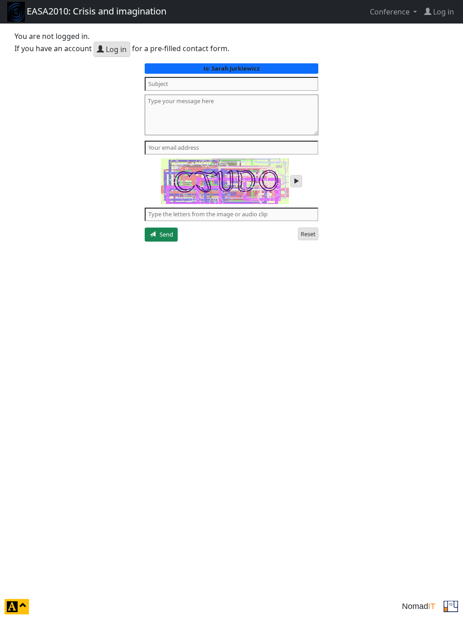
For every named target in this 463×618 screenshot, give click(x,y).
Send (164, 234)
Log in (115, 49)
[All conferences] (451, 606)
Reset (308, 234)
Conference (390, 12)
